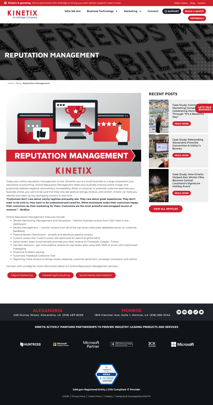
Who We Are (73, 11)
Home (11, 83)
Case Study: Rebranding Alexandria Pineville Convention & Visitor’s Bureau (187, 144)
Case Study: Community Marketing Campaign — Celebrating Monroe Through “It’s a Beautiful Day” (188, 111)
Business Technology (100, 11)
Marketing (130, 11)
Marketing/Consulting (56, 275)
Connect (153, 11)
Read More (182, 123)
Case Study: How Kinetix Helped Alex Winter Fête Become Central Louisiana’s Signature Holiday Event (188, 180)
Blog (18, 83)
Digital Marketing (22, 275)
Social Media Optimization (96, 275)
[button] (22, 344)
